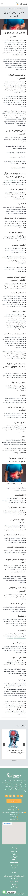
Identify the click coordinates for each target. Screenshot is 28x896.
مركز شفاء (14, 851)
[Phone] (21, 796)
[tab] (15, 760)
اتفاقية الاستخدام (14, 862)
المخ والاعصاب (14, 878)
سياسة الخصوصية (14, 865)
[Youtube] (6, 796)
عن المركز (14, 854)
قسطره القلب (14, 881)
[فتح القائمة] (2, 3)
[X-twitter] (14, 796)
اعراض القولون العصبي (10, 180)
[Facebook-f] (18, 796)
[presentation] (14, 738)
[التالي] (4, 744)
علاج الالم (14, 884)
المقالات (14, 859)
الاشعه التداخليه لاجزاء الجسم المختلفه (14, 876)
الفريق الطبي (14, 857)
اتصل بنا (14, 867)
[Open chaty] (4, 892)
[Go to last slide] (24, 744)
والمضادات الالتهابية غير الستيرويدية (16, 638)
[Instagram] (10, 796)
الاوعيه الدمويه (14, 887)
